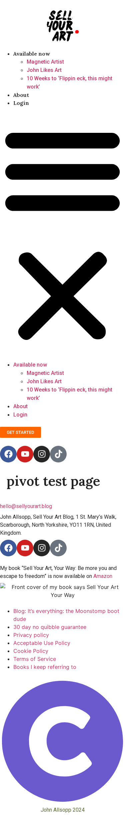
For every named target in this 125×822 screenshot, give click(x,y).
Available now (31, 53)
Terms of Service (34, 659)
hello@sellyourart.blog (26, 506)
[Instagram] (41, 454)
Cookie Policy (30, 651)
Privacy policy (31, 635)
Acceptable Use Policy (41, 643)
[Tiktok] (58, 454)
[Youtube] (25, 454)
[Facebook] (8, 454)
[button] (62, 234)
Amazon (102, 576)
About (21, 95)
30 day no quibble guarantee (49, 627)
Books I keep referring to (44, 667)
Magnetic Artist (45, 62)
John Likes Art (44, 70)
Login (21, 103)
